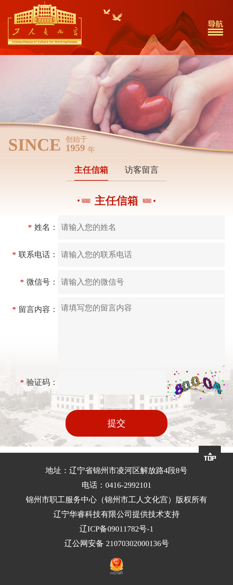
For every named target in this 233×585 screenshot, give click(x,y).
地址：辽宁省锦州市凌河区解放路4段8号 (116, 470)
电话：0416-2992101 (116, 485)
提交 (116, 423)
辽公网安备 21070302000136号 (116, 543)
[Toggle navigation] (215, 27)
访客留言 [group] (142, 170)
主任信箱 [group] (91, 170)
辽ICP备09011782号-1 (116, 528)
